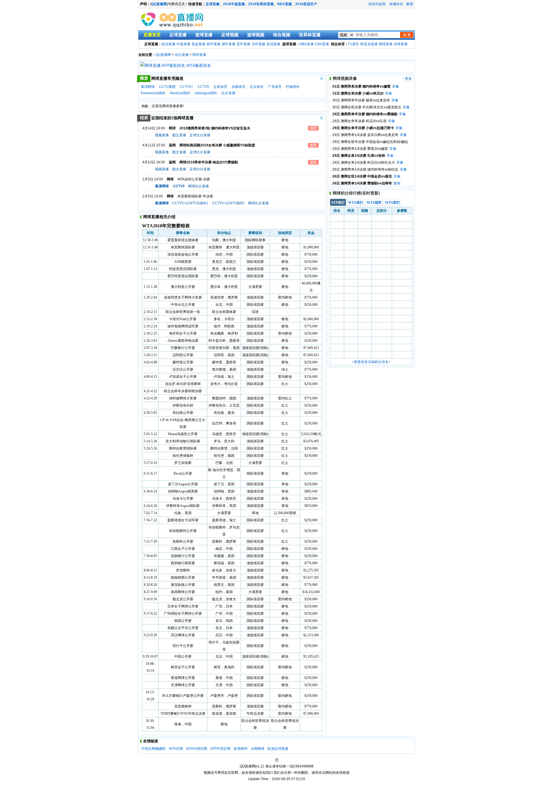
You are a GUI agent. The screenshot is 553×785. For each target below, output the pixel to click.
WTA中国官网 (196, 749)
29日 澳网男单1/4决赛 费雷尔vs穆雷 (360, 149)
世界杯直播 (310, 35)
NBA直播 (284, 4)
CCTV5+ (186, 87)
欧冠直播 (168, 44)
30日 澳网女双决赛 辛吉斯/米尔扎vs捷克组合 (366, 107)
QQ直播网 (163, 55)
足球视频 (229, 35)
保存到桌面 (377, 4)
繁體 (409, 4)
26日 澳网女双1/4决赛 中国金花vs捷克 (362, 176)
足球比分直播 (200, 135)
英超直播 (198, 44)
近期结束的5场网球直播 (167, 118)
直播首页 (152, 35)
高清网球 (148, 87)
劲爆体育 (238, 87)
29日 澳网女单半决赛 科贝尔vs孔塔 (359, 121)
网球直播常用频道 (162, 78)
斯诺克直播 (369, 44)
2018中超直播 (234, 4)
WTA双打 (392, 203)
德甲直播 (228, 44)
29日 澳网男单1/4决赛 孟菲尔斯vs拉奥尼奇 (365, 135)
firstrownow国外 (153, 93)
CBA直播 (322, 44)
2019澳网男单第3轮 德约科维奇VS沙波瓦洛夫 (214, 128)
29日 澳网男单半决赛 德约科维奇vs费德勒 (364, 114)
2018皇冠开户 (306, 4)
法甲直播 (258, 44)
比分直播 (228, 93)
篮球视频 (255, 35)
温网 (172, 145)
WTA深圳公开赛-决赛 (193, 179)
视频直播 (162, 135)
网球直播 (386, 44)
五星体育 (220, 87)
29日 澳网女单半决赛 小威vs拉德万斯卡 (363, 128)
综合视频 (281, 35)
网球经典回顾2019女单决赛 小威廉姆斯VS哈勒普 (217, 145)
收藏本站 (396, 4)
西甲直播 (213, 44)
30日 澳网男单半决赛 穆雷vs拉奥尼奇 (361, 100)
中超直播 (183, 44)
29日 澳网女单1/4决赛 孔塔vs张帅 (358, 156)
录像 (395, 86)
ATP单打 (338, 203)
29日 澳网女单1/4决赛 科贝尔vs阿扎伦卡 (363, 163)
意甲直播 (243, 44)
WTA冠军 (374, 203)
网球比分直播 (198, 186)
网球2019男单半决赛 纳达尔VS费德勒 (208, 162)
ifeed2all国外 (180, 93)
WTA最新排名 (198, 65)
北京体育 (257, 87)
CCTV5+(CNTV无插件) (190, 203)
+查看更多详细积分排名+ (371, 362)
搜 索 (407, 35)
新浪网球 (240, 749)
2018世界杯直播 (261, 4)
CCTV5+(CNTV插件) (228, 203)
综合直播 (182, 55)
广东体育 (275, 87)
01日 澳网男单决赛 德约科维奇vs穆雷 (361, 86)
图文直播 (179, 135)
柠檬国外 (293, 87)
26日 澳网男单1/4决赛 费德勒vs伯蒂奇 (362, 183)
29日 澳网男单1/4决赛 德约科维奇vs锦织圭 (365, 169)
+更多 (407, 79)
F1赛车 (353, 44)
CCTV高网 (167, 87)
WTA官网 (176, 749)
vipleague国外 (206, 93)
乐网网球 (257, 749)
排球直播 (401, 44)
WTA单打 (355, 203)
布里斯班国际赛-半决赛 (195, 196)
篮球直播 (204, 35)
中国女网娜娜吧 (153, 749)
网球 (172, 128)
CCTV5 (203, 87)
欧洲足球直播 (278, 749)
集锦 (396, 183)
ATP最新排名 (173, 65)
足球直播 (212, 4)
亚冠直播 (273, 44)
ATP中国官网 (220, 749)
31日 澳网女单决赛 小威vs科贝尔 (358, 93)
